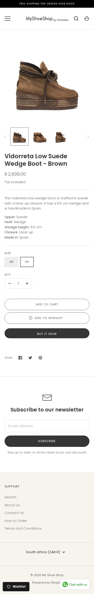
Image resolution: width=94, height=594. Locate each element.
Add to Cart (47, 304)
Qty (8, 275)
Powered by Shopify (47, 582)
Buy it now (47, 334)
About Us (12, 505)
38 (11, 262)
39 (27, 262)
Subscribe (47, 441)
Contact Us (14, 512)
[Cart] (87, 19)
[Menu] (8, 19)
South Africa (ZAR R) (43, 552)
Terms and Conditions (23, 528)
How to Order (16, 520)
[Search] (76, 19)
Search (10, 497)
